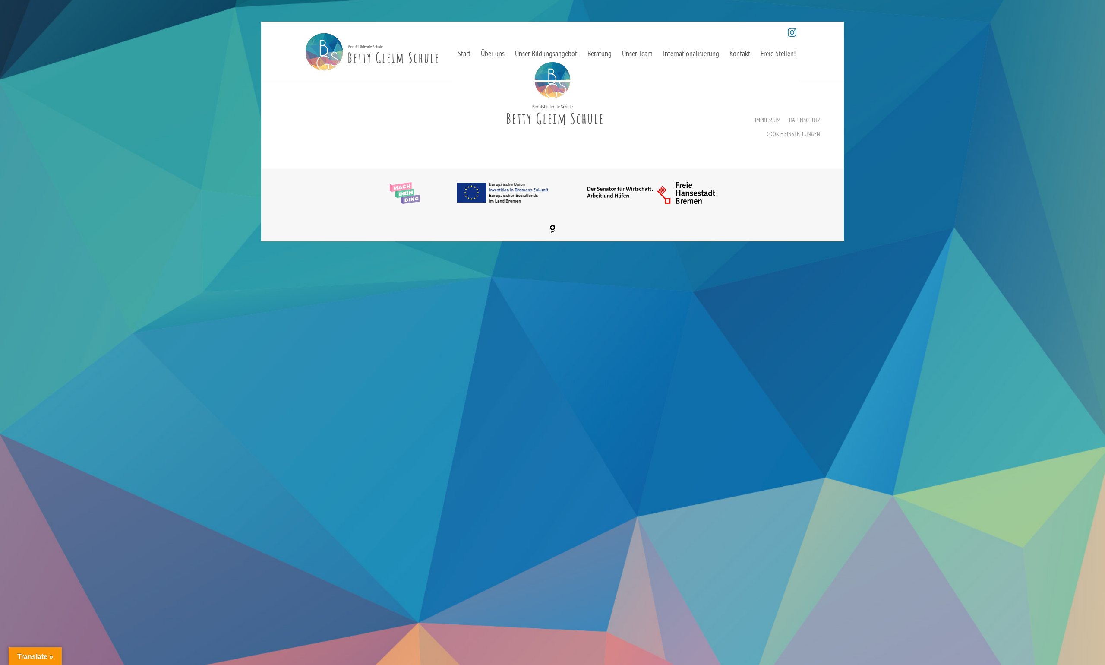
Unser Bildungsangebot (546, 53)
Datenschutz (804, 120)
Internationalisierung (691, 53)
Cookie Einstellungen (793, 134)
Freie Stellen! (778, 53)
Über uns (493, 53)
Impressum (767, 120)
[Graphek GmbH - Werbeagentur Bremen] (552, 229)
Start (464, 53)
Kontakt (739, 53)
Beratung (599, 53)
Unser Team (637, 53)
